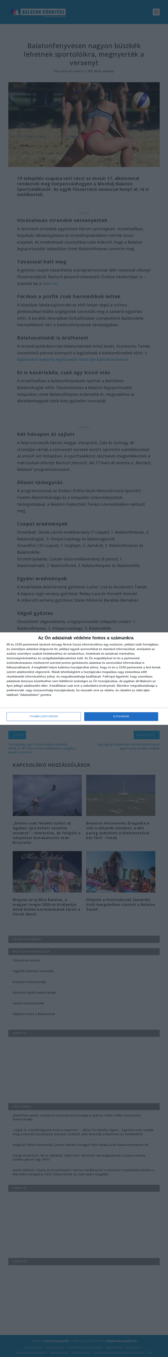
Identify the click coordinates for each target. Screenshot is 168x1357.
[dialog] (84, 678)
